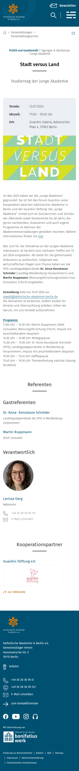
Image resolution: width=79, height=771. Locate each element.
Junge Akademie (40, 53)
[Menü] (71, 15)
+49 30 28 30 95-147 (23, 687)
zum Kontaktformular (24, 703)
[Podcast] (35, 716)
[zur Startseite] (15, 12)
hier (40, 236)
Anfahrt (14, 666)
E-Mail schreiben (22, 519)
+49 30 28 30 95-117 (24, 513)
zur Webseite (16, 592)
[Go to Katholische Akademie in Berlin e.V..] (4, 32)
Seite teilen (74, 33)
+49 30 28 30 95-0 (22, 680)
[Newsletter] (62, 5)
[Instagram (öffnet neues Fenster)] (26, 716)
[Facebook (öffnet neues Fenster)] (5, 716)
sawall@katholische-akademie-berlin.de (30, 296)
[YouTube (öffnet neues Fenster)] (16, 716)
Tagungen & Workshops (55, 50)
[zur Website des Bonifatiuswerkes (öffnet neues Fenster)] (39, 737)
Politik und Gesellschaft (23, 50)
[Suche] (53, 15)
